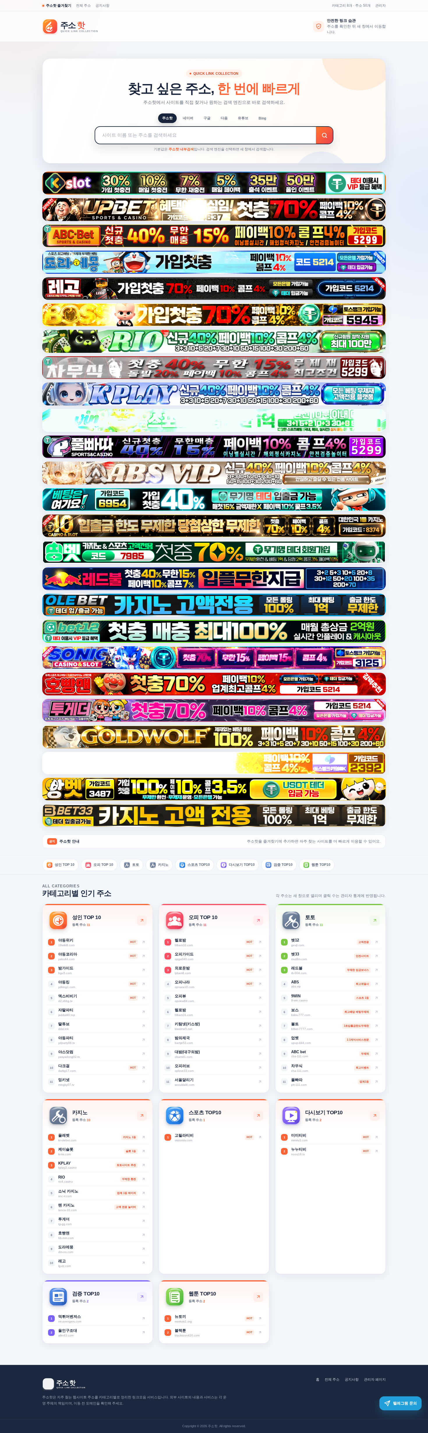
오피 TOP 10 (103, 865)
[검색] (324, 135)
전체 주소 (83, 5)
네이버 (188, 118)
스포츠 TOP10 (199, 865)
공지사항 (102, 5)
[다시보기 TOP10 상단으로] (375, 1116)
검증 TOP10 (283, 865)
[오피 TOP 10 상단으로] (258, 920)
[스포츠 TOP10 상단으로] (258, 1116)
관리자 (380, 5)
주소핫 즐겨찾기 (58, 5)
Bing (262, 118)
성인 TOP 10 (65, 865)
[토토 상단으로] (375, 920)
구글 (207, 118)
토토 (135, 865)
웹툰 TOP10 (321, 865)
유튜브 (243, 118)
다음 (224, 118)
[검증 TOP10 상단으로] (142, 1297)
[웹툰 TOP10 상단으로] (258, 1297)
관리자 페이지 (375, 1379)
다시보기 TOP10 (242, 865)
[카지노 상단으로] (142, 1116)
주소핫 (167, 118)
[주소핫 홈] (74, 26)
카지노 (163, 865)
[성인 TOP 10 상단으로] (142, 920)
